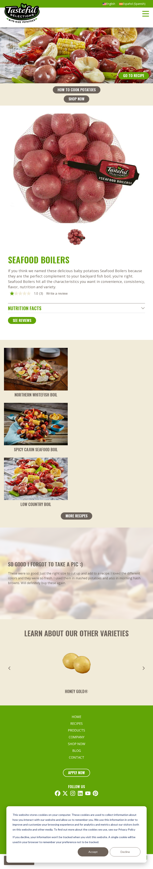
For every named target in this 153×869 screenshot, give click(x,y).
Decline (125, 851)
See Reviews (22, 320)
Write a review (57, 293)
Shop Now (76, 98)
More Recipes (76, 515)
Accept (93, 851)
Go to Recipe (133, 75)
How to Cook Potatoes (77, 89)
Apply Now (76, 772)
